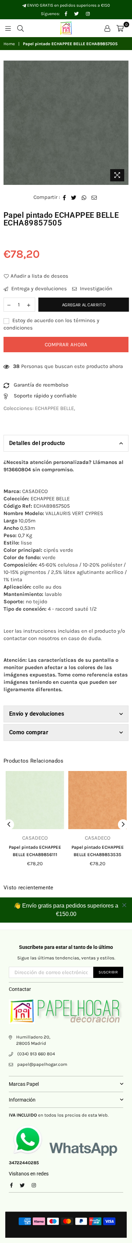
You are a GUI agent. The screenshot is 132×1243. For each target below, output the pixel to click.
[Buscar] (20, 28)
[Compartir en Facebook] (64, 197)
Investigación (95, 288)
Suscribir (108, 972)
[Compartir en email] (94, 197)
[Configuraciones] (107, 28)
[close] (124, 905)
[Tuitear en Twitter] (74, 197)
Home (9, 43)
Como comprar (28, 732)
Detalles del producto (37, 443)
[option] (66, 123)
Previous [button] (9, 824)
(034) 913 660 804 (36, 1053)
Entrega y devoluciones (38, 288)
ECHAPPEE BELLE (54, 408)
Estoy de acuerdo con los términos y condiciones (51, 324)
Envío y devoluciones (36, 713)
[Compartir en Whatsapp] (84, 197)
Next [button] (123, 824)
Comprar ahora (66, 344)
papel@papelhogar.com (42, 1064)
